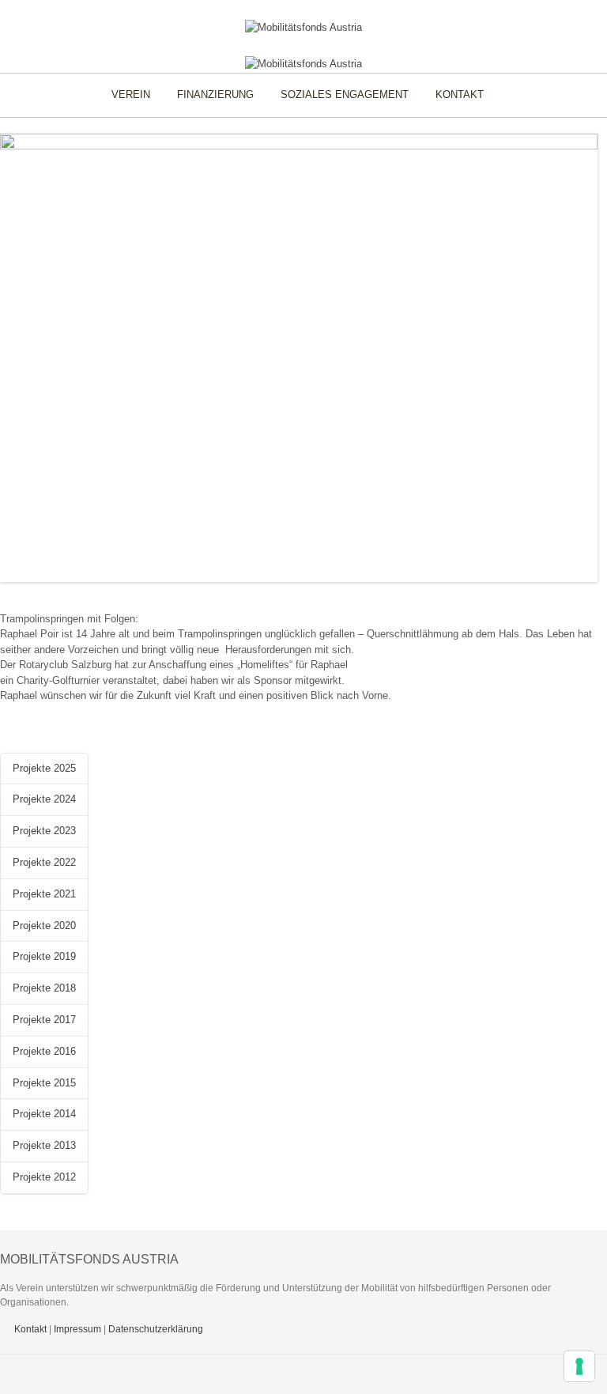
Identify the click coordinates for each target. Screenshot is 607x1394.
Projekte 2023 (44, 831)
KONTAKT (459, 94)
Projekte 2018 (44, 988)
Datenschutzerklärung (155, 1329)
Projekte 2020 (44, 925)
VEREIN (130, 94)
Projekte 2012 (44, 1177)
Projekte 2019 (44, 956)
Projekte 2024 (44, 799)
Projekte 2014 (44, 1114)
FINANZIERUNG (215, 94)
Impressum (77, 1329)
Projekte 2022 (44, 862)
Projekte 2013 (44, 1145)
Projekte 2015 (44, 1083)
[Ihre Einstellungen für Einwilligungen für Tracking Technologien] (579, 1366)
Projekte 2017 (44, 1020)
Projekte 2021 (44, 894)
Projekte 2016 (44, 1051)
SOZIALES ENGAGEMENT (345, 94)
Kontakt (30, 1329)
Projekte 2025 (44, 768)
